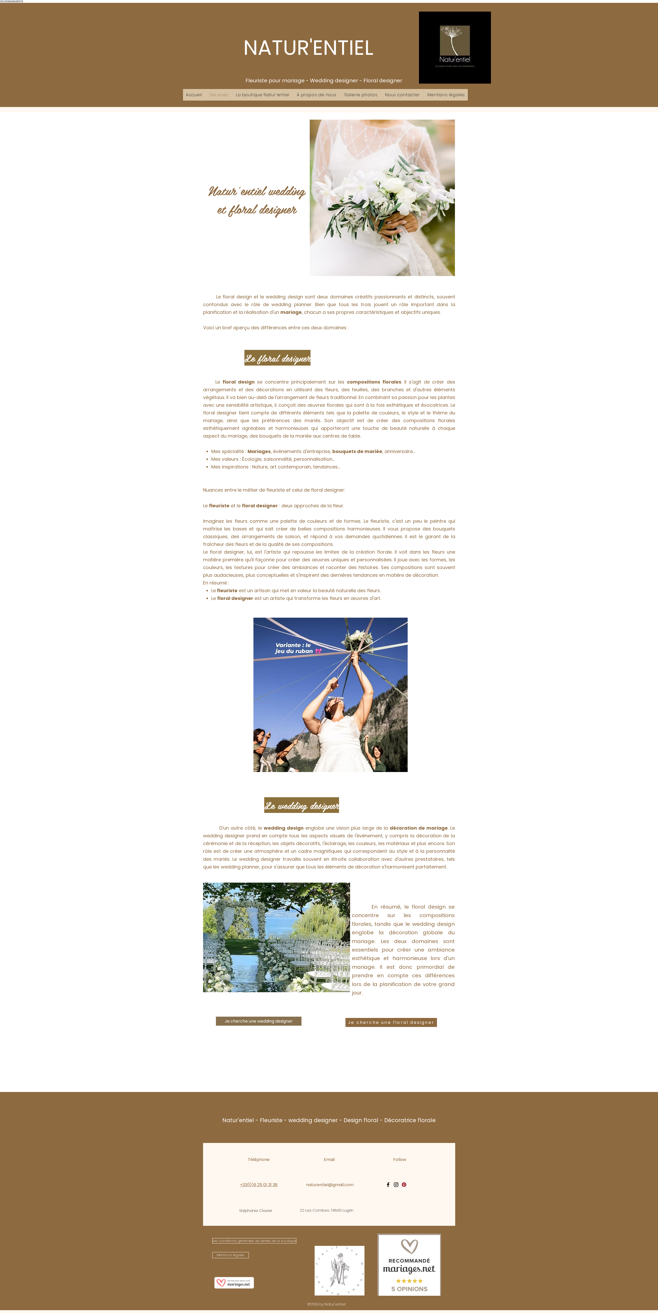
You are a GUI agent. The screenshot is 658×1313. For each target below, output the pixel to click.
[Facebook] (388, 1185)
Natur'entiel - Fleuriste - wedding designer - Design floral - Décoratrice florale (329, 1120)
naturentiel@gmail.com (330, 1185)
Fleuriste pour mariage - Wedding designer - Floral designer (323, 80)
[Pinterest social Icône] (404, 1185)
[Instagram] (396, 1185)
